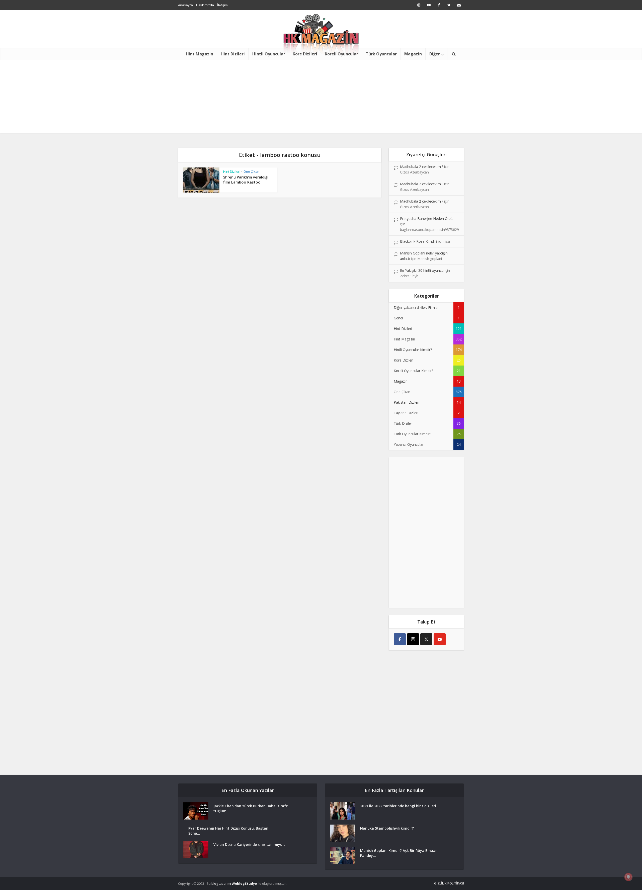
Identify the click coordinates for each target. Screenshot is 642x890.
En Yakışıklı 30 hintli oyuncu (422, 270)
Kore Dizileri (305, 54)
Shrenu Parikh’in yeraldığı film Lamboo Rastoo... (245, 179)
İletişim (222, 5)
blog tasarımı (221, 883)
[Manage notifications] (628, 877)
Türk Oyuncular (381, 54)
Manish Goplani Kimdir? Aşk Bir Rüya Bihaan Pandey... (399, 853)
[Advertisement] (321, 98)
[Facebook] (400, 639)
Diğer (434, 54)
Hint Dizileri (233, 54)
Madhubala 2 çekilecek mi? (421, 166)
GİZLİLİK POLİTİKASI (449, 883)
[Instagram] (413, 639)
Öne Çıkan (251, 171)
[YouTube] (440, 639)
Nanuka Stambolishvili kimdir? (387, 828)
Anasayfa (185, 5)
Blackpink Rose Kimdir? (418, 241)
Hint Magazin (199, 54)
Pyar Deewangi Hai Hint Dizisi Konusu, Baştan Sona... (228, 831)
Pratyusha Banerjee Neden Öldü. (426, 218)
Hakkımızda (205, 5)
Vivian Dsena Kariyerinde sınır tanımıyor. (249, 844)
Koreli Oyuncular (341, 54)
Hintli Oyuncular (268, 54)
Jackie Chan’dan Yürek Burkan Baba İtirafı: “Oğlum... (250, 808)
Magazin (413, 54)
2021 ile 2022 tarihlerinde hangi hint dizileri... (399, 806)
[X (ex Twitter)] (426, 639)
